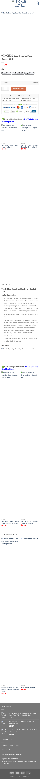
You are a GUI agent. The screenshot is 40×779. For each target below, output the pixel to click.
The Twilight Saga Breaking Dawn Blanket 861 (29, 522)
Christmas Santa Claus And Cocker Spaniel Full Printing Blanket (10, 689)
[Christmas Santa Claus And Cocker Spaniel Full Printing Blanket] (10, 611)
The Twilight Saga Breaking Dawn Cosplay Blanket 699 (29, 146)
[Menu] (2, 3)
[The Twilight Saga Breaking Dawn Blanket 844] (10, 133)
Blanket (10, 54)
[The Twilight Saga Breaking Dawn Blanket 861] (30, 444)
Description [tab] (5, 284)
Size (2, 69)
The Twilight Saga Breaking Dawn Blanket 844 (10, 146)
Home (3, 54)
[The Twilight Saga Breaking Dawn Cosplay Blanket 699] (30, 133)
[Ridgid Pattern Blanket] (30, 611)
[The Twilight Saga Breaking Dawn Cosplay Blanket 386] (10, 444)
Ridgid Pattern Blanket (28, 687)
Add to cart (18, 88)
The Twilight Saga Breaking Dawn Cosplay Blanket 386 (10, 522)
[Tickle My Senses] (20, 3)
